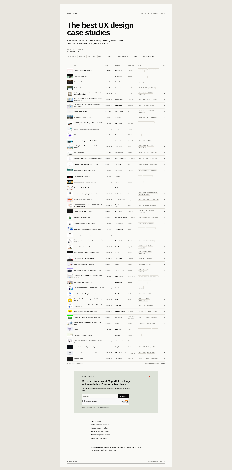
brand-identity (148, 56)
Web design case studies (99, 428)
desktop (92, 56)
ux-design (72, 56)
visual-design (122, 56)
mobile (82, 56)
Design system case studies (100, 424)
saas (100, 56)
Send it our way (110, 450)
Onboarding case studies (99, 438)
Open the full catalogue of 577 (100, 407)
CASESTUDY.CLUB (72, 13)
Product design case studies (100, 435)
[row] (116, 70)
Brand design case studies (100, 431)
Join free (162, 363)
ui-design (110, 56)
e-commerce (135, 56)
